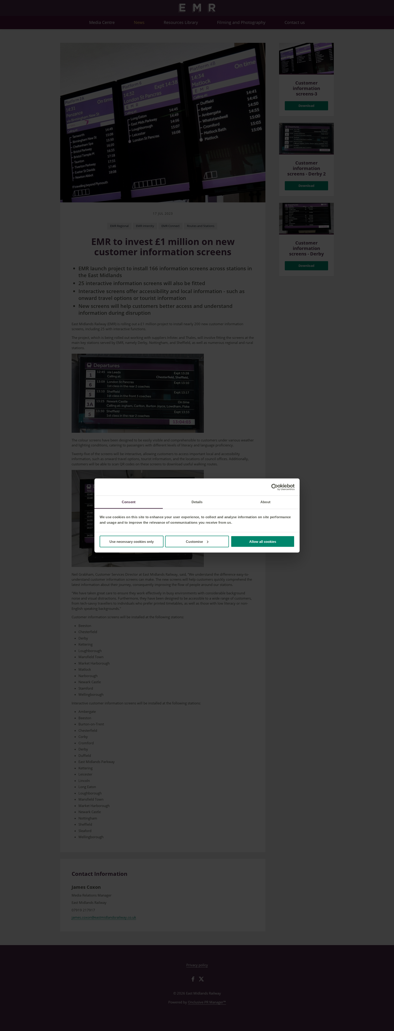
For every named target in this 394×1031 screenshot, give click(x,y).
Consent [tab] (128, 502)
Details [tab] (197, 502)
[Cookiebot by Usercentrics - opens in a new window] (275, 487)
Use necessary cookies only (131, 541)
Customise (194, 541)
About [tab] (265, 502)
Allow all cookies (262, 541)
